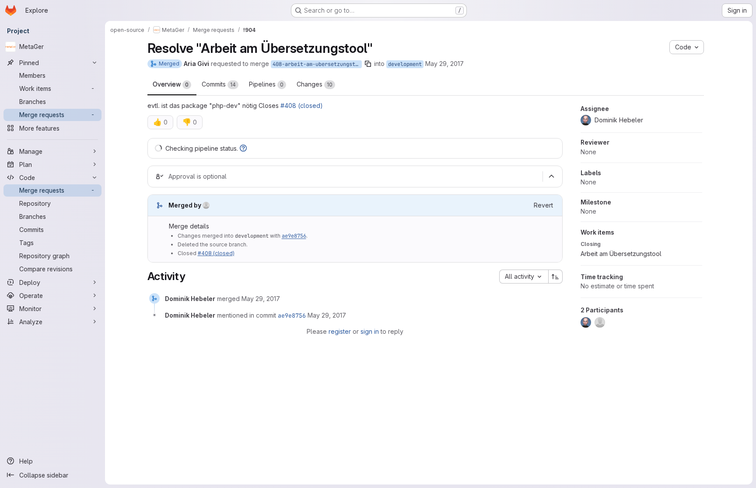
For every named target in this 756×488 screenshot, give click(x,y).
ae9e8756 (294, 235)
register (340, 331)
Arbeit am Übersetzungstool (621, 253)
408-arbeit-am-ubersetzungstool (317, 64)
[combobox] (523, 277)
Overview (171, 84)
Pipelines (266, 84)
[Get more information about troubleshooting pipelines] (243, 148)
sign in (369, 331)
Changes (314, 84)
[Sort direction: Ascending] (556, 277)
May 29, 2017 (444, 63)
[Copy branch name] (368, 64)
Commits (219, 84)
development (405, 64)
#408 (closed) (301, 105)
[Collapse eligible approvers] (551, 176)
